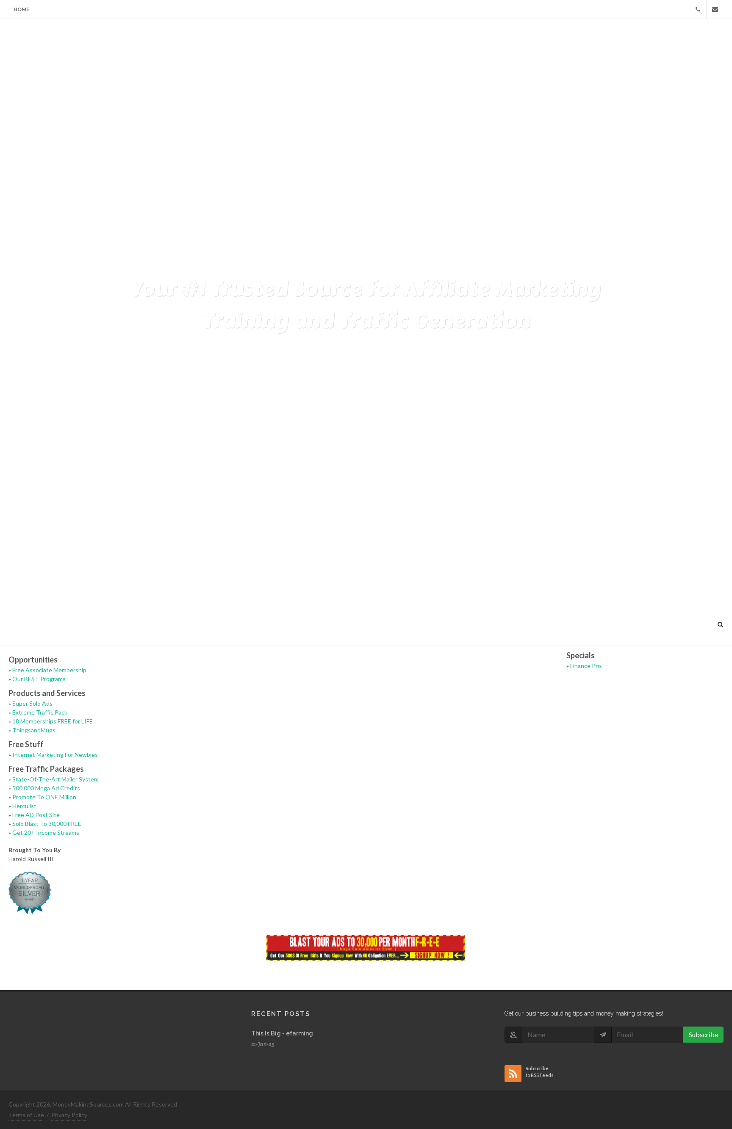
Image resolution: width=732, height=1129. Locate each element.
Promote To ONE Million (44, 797)
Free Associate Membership (49, 670)
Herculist (24, 805)
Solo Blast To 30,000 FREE (46, 823)
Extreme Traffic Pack (39, 712)
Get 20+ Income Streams (45, 832)
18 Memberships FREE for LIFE (52, 721)
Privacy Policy (69, 1114)
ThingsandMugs (33, 730)
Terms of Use (26, 1114)
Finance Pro (585, 665)
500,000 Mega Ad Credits (46, 788)
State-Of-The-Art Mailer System (55, 779)
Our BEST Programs (39, 678)
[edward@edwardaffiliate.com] (715, 9)
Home (21, 9)
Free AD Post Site (36, 814)
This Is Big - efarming (282, 1033)
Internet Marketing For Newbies (55, 754)
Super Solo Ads (32, 703)
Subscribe (703, 1034)
